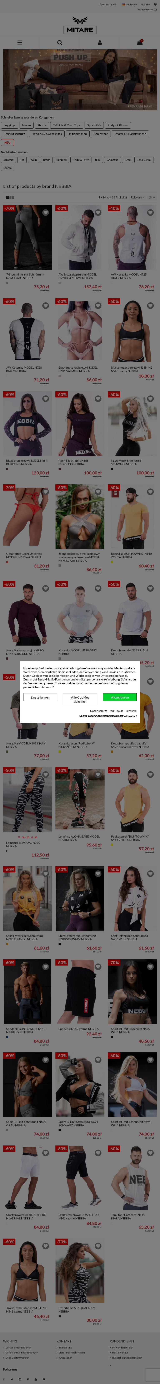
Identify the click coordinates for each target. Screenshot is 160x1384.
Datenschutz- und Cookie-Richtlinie (113, 710)
